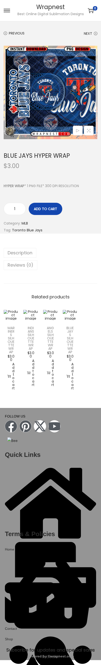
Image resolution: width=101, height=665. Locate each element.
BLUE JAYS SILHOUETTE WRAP (70, 340)
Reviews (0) (20, 265)
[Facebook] (11, 426)
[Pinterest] (25, 426)
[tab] (50, 253)
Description (20, 253)
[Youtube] (54, 426)
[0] (91, 10)
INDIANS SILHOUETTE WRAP (30, 338)
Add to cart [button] (13, 376)
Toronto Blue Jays (27, 230)
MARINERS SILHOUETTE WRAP (11, 340)
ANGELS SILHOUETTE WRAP (50, 338)
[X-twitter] (40, 426)
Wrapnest (50, 7)
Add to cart (45, 208)
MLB (25, 223)
